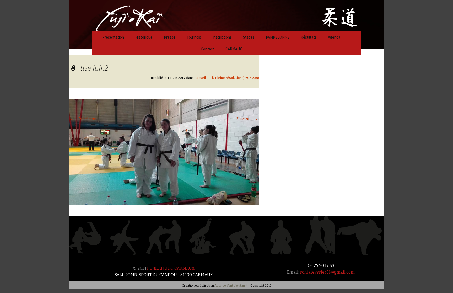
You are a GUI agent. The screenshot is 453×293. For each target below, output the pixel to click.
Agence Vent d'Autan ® (231, 285)
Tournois (194, 37)
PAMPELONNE (277, 37)
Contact (207, 48)
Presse (169, 37)
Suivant (247, 118)
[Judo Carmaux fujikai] (117, 15)
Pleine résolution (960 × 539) (237, 77)
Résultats (309, 37)
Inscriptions (222, 37)
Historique (144, 37)
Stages (249, 37)
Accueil (200, 77)
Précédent (83, 118)
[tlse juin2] (164, 151)
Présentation (113, 37)
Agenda (334, 37)
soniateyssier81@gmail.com (327, 272)
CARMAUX (233, 48)
